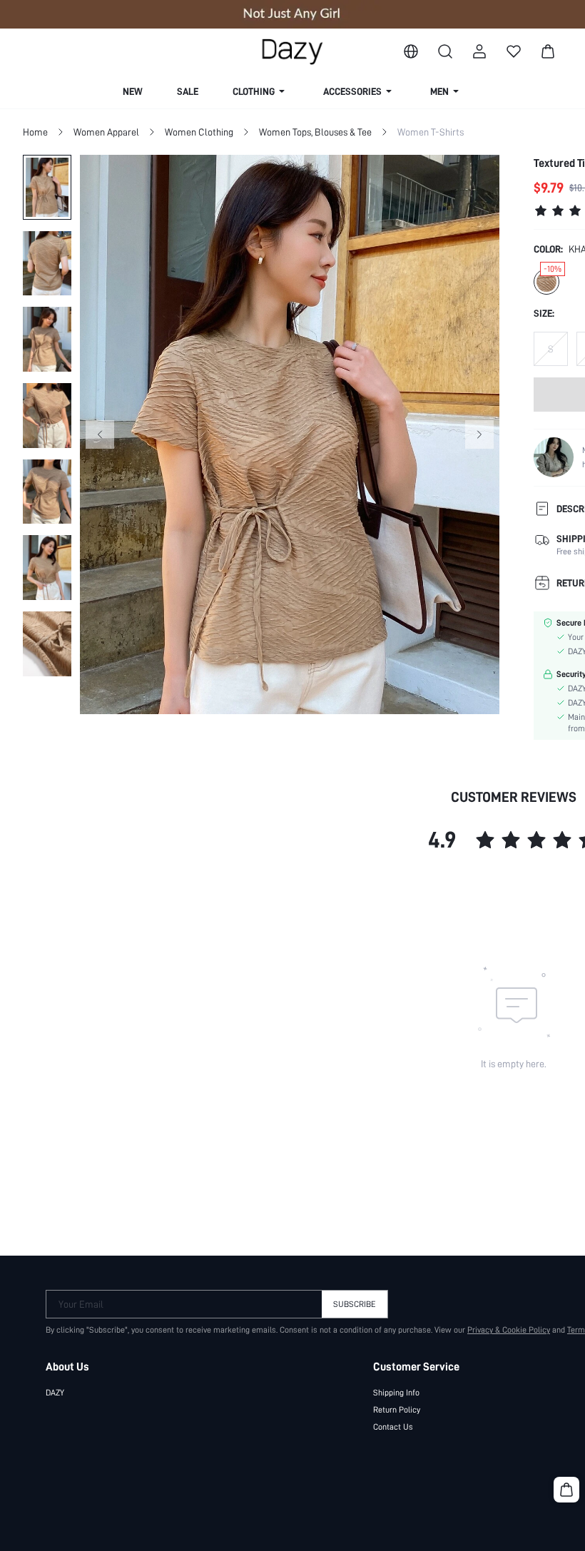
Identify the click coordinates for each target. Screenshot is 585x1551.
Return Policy (396, 1410)
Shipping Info (396, 1393)
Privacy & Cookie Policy (508, 1330)
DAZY (55, 1393)
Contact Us (393, 1427)
